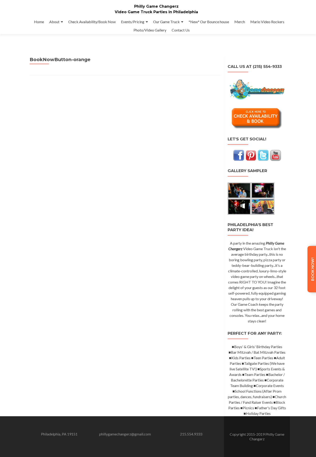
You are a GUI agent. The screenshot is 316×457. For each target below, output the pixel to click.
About (54, 21)
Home (39, 21)
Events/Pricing (132, 21)
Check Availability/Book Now (92, 21)
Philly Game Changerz (156, 6)
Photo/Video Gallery (149, 30)
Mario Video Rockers (267, 21)
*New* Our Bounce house (209, 21)
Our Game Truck (166, 21)
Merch (239, 21)
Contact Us (181, 30)
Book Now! (312, 269)
